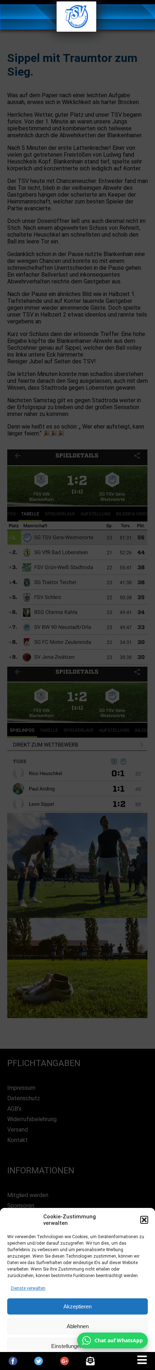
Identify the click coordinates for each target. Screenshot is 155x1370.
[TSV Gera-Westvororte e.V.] (76, 29)
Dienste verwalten (28, 1288)
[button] (144, 1219)
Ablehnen (78, 1326)
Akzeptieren (77, 1306)
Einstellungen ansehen (77, 1346)
